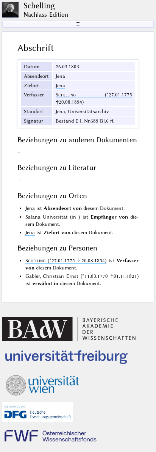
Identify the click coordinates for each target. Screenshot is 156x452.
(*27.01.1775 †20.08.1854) (65, 260)
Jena (60, 76)
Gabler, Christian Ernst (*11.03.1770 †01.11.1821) (82, 276)
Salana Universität (46, 217)
